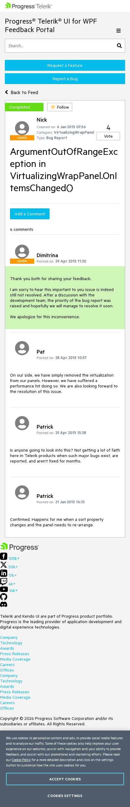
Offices (7, 670)
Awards (7, 648)
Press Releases (14, 653)
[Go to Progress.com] (19, 550)
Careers (7, 664)
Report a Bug (65, 78)
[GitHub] (3, 599)
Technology (11, 642)
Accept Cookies (65, 779)
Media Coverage (15, 659)
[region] (65, 768)
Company (9, 637)
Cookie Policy (21, 759)
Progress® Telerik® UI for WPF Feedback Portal (51, 25)
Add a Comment (30, 214)
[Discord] (3, 606)
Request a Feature (65, 65)
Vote (108, 136)
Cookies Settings (64, 795)
